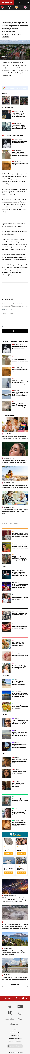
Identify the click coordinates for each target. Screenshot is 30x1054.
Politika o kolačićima (15, 1041)
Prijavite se (15, 331)
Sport (12, 7)
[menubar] (25, 2)
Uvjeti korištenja (15, 1035)
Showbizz (20, 7)
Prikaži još (15, 984)
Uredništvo (15, 1030)
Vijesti (5, 7)
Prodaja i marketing (15, 1032)
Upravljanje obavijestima (16, 1046)
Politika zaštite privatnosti (15, 1038)
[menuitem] (25, 2)
